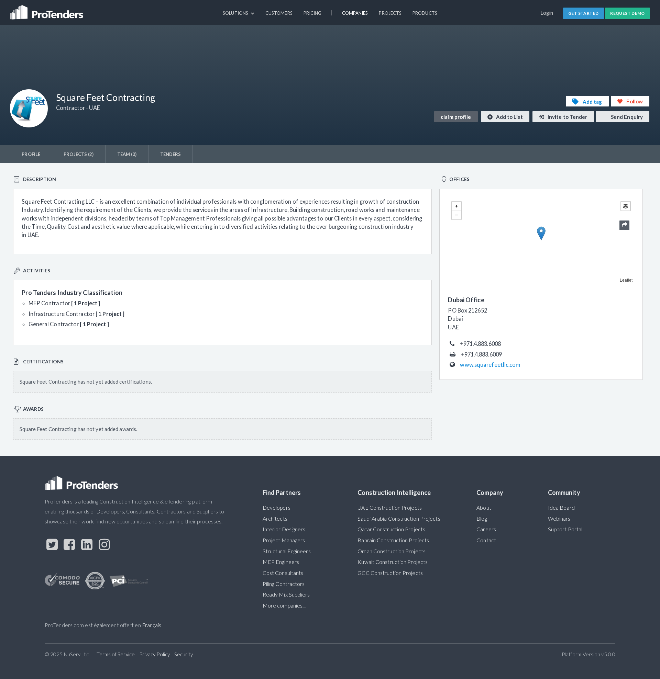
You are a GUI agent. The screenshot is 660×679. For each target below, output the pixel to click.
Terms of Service (116, 654)
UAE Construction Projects (389, 508)
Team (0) (127, 154)
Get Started (583, 13)
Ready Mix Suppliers (286, 594)
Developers (276, 508)
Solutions (236, 13)
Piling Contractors (284, 584)
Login (547, 13)
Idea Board (561, 508)
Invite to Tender (567, 117)
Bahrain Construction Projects (393, 540)
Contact (486, 540)
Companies (355, 13)
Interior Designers (284, 529)
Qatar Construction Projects (391, 529)
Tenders (170, 154)
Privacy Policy (154, 654)
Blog (481, 519)
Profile (31, 154)
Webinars (559, 519)
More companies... (284, 605)
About (483, 508)
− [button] (456, 215)
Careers (486, 529)
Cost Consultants (283, 573)
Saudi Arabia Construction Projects (399, 519)
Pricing (313, 13)
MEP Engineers (281, 562)
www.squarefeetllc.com (490, 364)
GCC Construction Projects (390, 573)
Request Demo (627, 13)
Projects (390, 13)
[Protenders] (47, 9)
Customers (279, 13)
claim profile (456, 117)
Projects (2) (79, 154)
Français (152, 625)
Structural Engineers (287, 551)
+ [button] (456, 206)
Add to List (509, 117)
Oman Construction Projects (392, 551)
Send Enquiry (626, 117)
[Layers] (625, 206)
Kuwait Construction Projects (393, 562)
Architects (275, 519)
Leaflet (626, 280)
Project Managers (284, 540)
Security (183, 654)
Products (424, 13)
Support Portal (565, 529)
